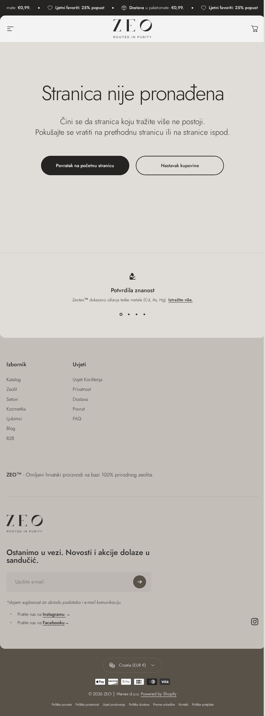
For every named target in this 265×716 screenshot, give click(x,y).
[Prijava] (139, 581)
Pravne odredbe (164, 704)
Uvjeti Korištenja (87, 379)
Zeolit (11, 389)
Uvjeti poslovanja (114, 704)
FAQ (77, 419)
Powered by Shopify (158, 694)
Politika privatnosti (87, 704)
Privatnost (82, 389)
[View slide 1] (121, 314)
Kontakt (183, 704)
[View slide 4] (144, 314)
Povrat (79, 409)
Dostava (80, 399)
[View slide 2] (128, 314)
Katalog (13, 379)
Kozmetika (16, 409)
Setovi (12, 399)
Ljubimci (14, 419)
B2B (10, 438)
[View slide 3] (136, 314)
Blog (10, 428)
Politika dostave (139, 704)
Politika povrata (62, 704)
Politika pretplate (203, 704)
